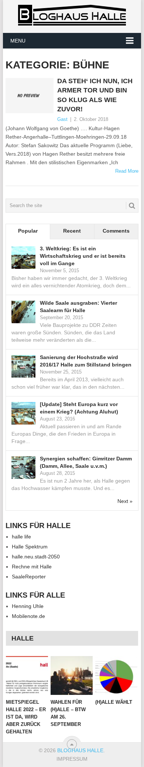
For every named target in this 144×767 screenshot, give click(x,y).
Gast (62, 119)
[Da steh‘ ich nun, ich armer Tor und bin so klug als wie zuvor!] (29, 95)
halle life (21, 537)
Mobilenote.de (28, 616)
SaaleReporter (29, 577)
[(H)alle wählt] (116, 675)
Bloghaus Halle (80, 750)
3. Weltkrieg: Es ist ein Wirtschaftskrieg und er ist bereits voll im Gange (83, 256)
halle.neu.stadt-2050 (36, 557)
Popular (28, 231)
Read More (126, 171)
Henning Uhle (28, 606)
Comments (116, 231)
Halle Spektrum (30, 547)
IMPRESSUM (72, 759)
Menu (17, 41)
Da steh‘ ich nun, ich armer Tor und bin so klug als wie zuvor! (95, 95)
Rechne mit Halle (32, 567)
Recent (72, 231)
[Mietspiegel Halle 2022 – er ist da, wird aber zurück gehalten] (27, 675)
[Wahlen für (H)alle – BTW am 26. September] (72, 675)
